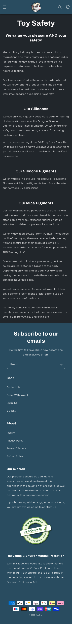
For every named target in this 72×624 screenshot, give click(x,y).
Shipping (12, 403)
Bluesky (11, 411)
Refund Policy (15, 456)
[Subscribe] (61, 365)
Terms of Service (16, 448)
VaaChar (39, 615)
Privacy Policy (15, 441)
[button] (4, 7)
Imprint (11, 433)
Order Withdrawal (17, 395)
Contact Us (13, 387)
